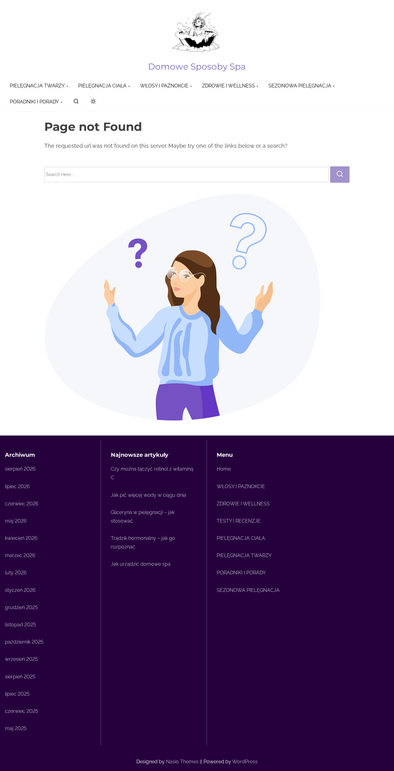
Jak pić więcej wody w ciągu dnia (148, 495)
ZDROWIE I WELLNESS (243, 504)
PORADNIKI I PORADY (241, 573)
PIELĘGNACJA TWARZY (244, 555)
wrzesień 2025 (21, 659)
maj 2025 (15, 728)
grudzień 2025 (21, 607)
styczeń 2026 (20, 590)
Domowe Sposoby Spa (197, 66)
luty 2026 (16, 573)
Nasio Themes (183, 762)
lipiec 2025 (17, 694)
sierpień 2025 (20, 677)
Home (224, 469)
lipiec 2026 (17, 486)
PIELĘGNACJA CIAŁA (241, 538)
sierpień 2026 (20, 469)
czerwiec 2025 (21, 711)
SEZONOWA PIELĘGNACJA (248, 590)
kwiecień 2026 (21, 538)
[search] (76, 102)
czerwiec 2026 (21, 504)
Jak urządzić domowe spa (141, 564)
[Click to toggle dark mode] (92, 102)
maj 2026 (16, 521)
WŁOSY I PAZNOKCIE (241, 486)
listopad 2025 (20, 625)
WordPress (245, 762)
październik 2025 (24, 642)
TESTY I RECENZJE (238, 521)
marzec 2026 (20, 555)
